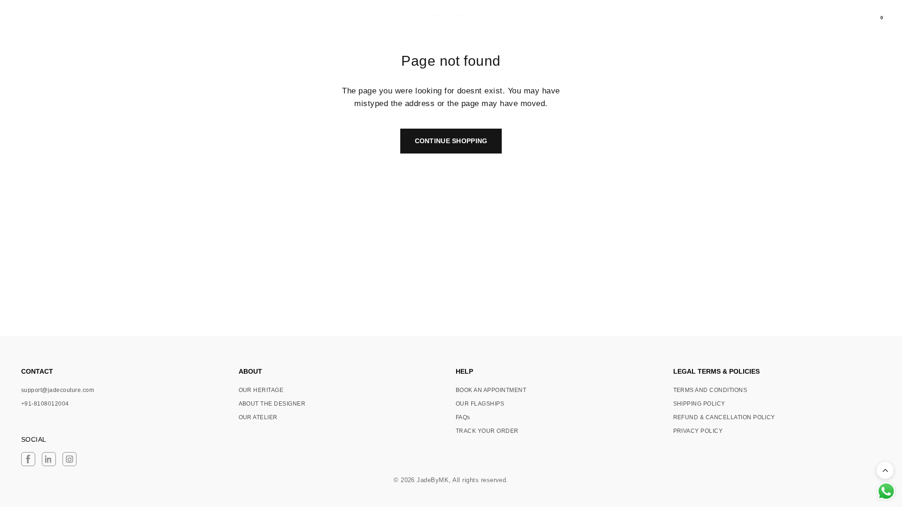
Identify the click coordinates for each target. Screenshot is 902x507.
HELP (464, 371)
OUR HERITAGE (261, 390)
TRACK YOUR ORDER (487, 431)
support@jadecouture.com (57, 390)
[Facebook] (28, 459)
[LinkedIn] (49, 459)
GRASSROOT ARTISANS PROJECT (98, 22)
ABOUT (250, 371)
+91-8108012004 (45, 403)
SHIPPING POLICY (699, 403)
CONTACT (37, 371)
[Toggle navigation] (22, 22)
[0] (874, 22)
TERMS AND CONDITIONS (710, 390)
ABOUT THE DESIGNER (272, 403)
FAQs (463, 417)
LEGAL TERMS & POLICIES (716, 371)
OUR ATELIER (258, 417)
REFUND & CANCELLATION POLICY (724, 417)
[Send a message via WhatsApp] (886, 491)
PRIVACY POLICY (698, 431)
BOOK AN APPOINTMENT (491, 390)
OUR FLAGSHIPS (480, 403)
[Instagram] (69, 459)
